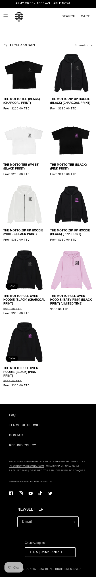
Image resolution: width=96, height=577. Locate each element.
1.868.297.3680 (18, 470)
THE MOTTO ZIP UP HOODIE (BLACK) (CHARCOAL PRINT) (70, 101)
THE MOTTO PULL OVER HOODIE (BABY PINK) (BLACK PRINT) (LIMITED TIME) (71, 299)
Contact (17, 435)
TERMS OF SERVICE (25, 425)
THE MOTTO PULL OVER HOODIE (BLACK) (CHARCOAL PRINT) (24, 299)
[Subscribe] (73, 521)
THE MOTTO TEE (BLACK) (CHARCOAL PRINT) (21, 101)
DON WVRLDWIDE (37, 569)
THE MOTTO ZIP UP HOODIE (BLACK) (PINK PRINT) (70, 232)
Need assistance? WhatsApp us (30, 481)
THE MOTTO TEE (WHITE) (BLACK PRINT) (21, 166)
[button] (5, 16)
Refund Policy (22, 445)
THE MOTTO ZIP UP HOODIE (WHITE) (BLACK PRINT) (23, 232)
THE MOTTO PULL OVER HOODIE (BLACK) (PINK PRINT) (20, 371)
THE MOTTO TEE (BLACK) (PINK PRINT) (68, 166)
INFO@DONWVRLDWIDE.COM (26, 466)
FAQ (12, 415)
